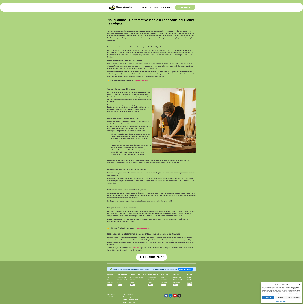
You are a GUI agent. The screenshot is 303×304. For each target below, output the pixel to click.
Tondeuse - (132, 282)
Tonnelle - (150, 282)
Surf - (108, 278)
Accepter (268, 297)
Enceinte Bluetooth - (122, 280)
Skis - (108, 280)
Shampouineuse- (177, 278)
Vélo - (162, 278)
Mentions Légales (128, 297)
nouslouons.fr (136, 248)
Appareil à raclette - (177, 280)
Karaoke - (189, 280)
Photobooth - (151, 280)
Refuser (280, 297)
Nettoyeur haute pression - (136, 278)
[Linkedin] (170, 296)
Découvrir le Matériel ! (185, 269)
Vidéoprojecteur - (121, 278)
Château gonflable (189, 282)
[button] (300, 284)
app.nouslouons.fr (141, 81)
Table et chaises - (152, 278)
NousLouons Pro (166, 7)
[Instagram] (179, 296)
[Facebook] (166, 296)
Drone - (119, 282)
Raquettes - (110, 282)
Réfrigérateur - (176, 282)
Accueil (144, 7)
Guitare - (189, 278)
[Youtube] (175, 296)
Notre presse (154, 7)
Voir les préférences (294, 297)
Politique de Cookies (129, 302)
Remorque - (164, 280)
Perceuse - (132, 280)
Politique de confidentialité (281, 301)
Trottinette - (164, 282)
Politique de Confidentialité (130, 299)
